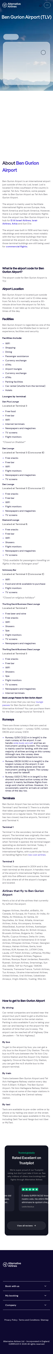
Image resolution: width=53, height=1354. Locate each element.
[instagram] (42, 1265)
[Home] (11, 5)
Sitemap (45, 1320)
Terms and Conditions (29, 1320)
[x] (30, 1265)
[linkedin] (24, 1271)
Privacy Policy (11, 1320)
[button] (47, 5)
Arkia (15, 223)
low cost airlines (37, 854)
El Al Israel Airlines (21, 220)
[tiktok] (36, 1265)
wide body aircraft (23, 743)
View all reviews (25, 1225)
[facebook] (24, 1265)
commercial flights (16, 246)
